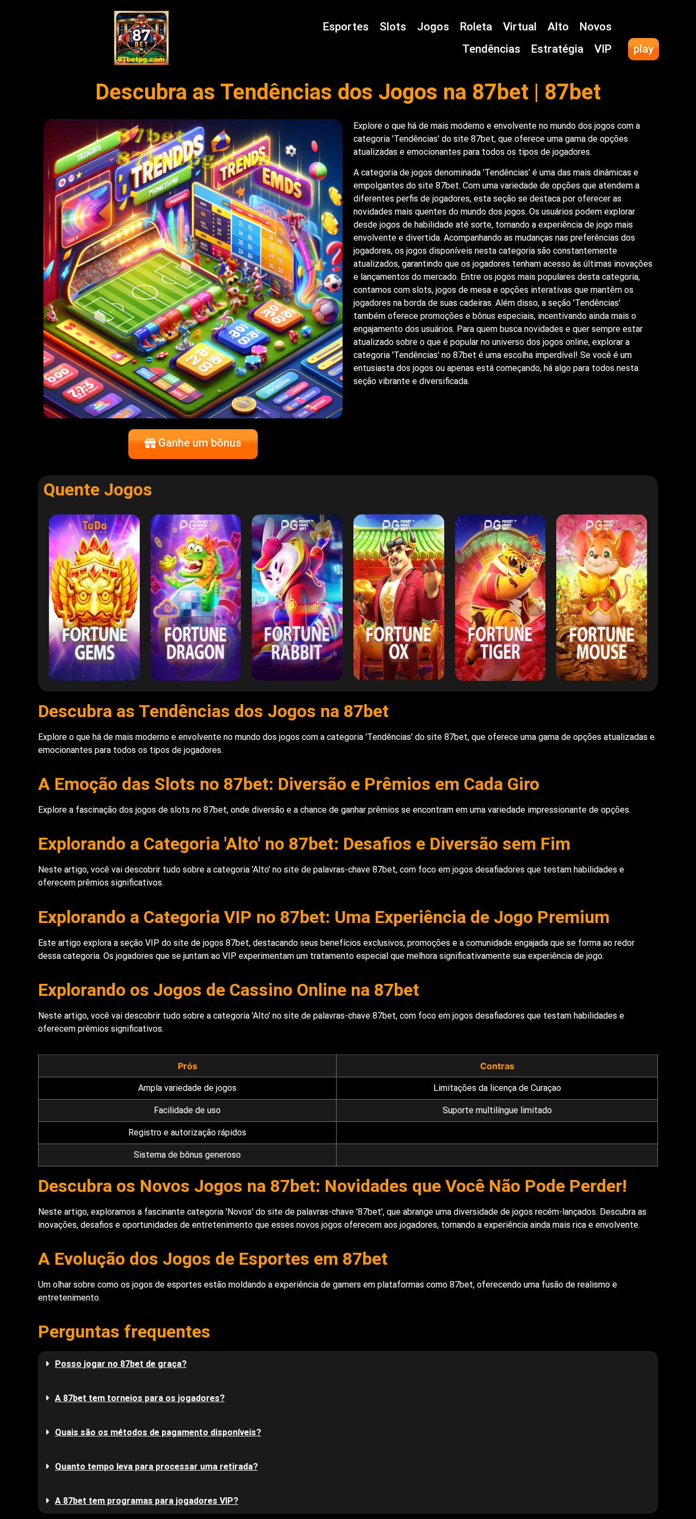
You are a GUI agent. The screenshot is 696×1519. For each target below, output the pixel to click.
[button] (348, 1364)
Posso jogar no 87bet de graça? (121, 1364)
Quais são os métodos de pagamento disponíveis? (158, 1432)
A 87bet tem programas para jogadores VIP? (146, 1501)
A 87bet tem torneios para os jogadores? (140, 1398)
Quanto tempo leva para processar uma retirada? (156, 1466)
